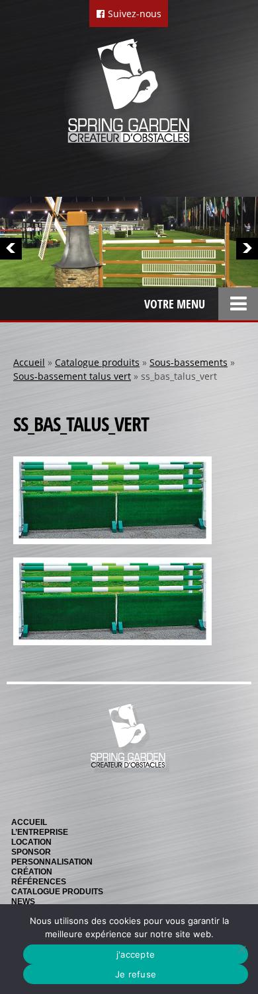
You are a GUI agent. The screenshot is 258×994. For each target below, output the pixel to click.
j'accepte (135, 954)
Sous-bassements (189, 362)
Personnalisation (52, 862)
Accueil (29, 362)
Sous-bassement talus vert (72, 376)
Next (247, 249)
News (23, 901)
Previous (11, 249)
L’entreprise (39, 832)
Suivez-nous (133, 13)
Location (31, 842)
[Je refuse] (241, 949)
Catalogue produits (97, 362)
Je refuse (135, 974)
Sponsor (31, 852)
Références (38, 881)
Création (31, 871)
